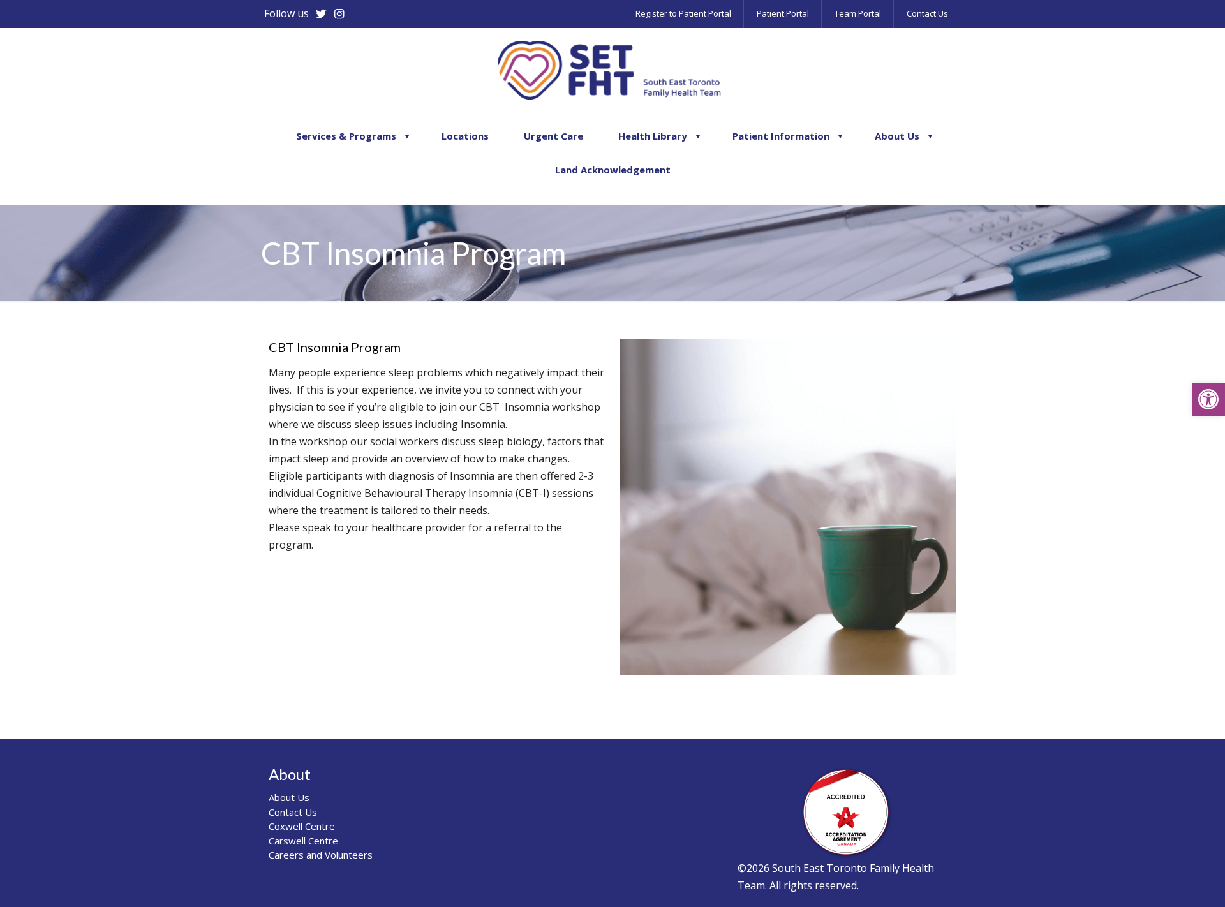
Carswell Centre (303, 840)
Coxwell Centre (302, 826)
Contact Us (293, 812)
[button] (1208, 399)
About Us (289, 797)
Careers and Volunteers (321, 854)
